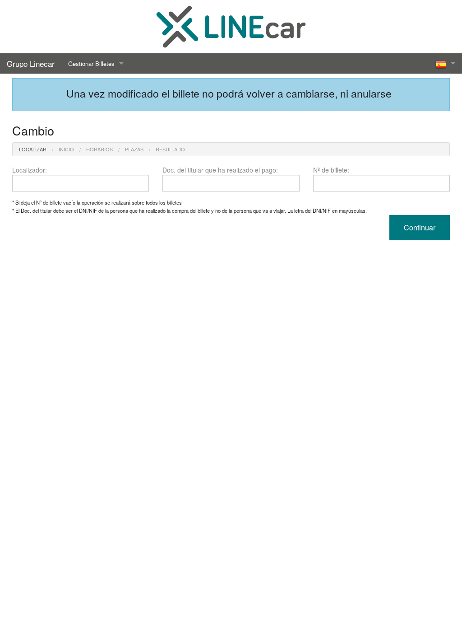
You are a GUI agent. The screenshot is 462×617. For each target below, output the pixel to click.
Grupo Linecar (31, 63)
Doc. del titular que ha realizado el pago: (220, 169)
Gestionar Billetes (91, 63)
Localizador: (29, 169)
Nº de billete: (331, 169)
